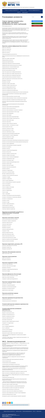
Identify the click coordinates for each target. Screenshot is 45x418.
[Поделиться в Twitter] (12, 403)
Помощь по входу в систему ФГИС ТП (11, 10)
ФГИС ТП (19, 12)
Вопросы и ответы (23, 10)
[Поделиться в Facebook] (3, 403)
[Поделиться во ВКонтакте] (5, 403)
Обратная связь (25, 12)
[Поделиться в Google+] (10, 403)
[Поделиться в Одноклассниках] (7, 403)
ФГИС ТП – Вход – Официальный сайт (8, 414)
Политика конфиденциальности (34, 10)
